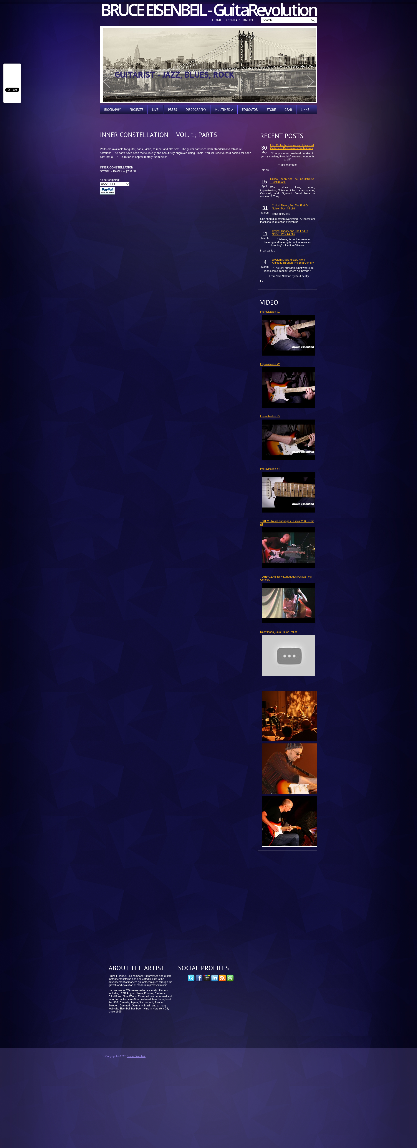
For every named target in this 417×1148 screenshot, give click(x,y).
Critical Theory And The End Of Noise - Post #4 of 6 (290, 233)
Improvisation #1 (270, 311)
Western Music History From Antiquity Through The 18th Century (293, 261)
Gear (288, 110)
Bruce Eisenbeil (136, 1056)
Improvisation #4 (270, 468)
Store (271, 110)
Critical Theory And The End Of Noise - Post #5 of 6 (290, 207)
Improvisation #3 (270, 416)
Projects (136, 110)
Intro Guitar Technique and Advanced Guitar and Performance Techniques (292, 147)
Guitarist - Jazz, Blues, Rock (174, 75)
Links (305, 110)
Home (217, 20)
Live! (155, 110)
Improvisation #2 (270, 364)
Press (172, 110)
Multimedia (224, 110)
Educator (250, 110)
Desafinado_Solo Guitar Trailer (278, 632)
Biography (112, 110)
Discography (196, 110)
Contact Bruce (240, 20)
